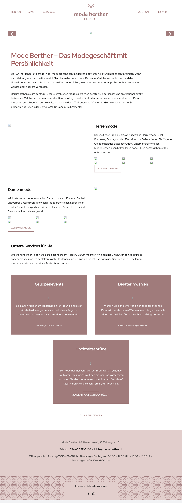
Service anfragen (49, 325)
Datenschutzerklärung (97, 486)
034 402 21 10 (78, 449)
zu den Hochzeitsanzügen (91, 394)
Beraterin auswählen (133, 325)
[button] (12, 33)
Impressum (80, 486)
